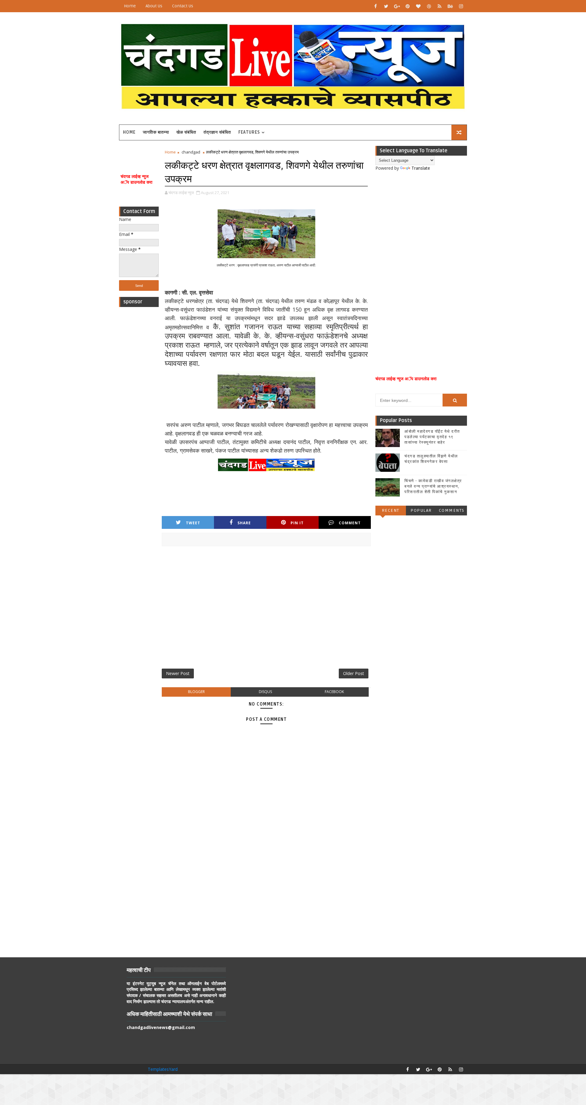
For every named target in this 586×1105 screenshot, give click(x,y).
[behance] (450, 6)
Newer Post (178, 673)
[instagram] (460, 6)
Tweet (193, 522)
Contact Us (182, 6)
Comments (452, 510)
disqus (265, 691)
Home (130, 6)
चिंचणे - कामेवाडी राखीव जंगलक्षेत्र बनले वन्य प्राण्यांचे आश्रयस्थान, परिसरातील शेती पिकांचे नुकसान (433, 486)
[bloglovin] (418, 6)
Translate (420, 168)
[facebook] (375, 6)
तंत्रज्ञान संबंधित (217, 132)
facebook (334, 691)
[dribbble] (428, 6)
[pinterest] (407, 6)
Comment (350, 522)
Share (244, 522)
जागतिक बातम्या (156, 132)
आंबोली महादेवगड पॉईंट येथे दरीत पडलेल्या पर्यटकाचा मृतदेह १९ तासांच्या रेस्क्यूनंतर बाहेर (432, 437)
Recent (391, 510)
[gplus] (396, 6)
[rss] (439, 6)
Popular (421, 510)
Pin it (297, 522)
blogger (196, 691)
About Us (154, 6)
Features (249, 132)
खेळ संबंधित (186, 132)
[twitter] (386, 6)
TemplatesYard (163, 1069)
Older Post (353, 673)
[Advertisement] (139, 401)
